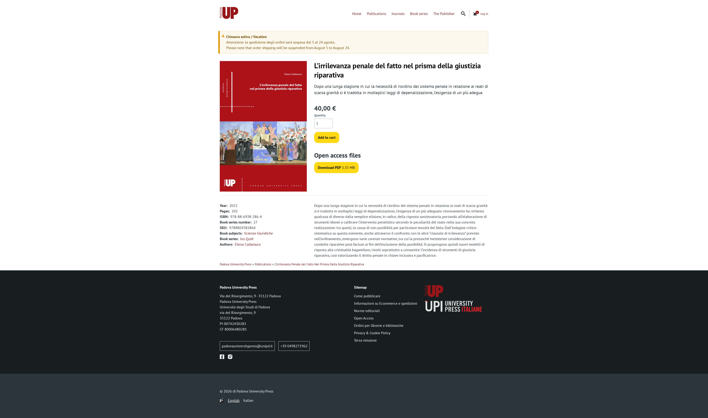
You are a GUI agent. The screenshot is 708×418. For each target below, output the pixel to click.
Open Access (364, 318)
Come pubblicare (367, 296)
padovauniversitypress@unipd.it (247, 346)
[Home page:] (229, 14)
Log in (484, 14)
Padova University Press (235, 264)
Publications (376, 13)
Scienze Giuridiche (258, 233)
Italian (248, 400)
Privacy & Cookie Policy (372, 333)
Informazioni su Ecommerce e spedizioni (385, 303)
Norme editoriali (367, 310)
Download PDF (329, 167)
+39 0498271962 (294, 346)
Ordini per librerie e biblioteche (378, 325)
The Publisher (444, 13)
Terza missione (365, 340)
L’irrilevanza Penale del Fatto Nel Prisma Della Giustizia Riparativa (319, 264)
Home (356, 13)
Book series (419, 13)
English (234, 400)
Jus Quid (246, 238)
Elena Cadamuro (248, 244)
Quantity (320, 115)
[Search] (463, 13)
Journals (398, 13)
